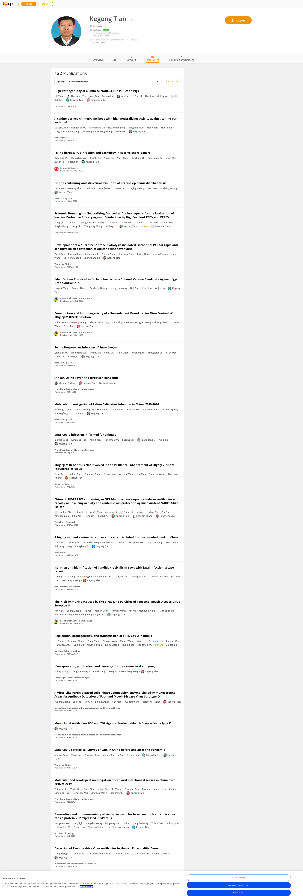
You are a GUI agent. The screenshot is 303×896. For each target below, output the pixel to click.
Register (46, 4)
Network (131, 58)
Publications (152, 58)
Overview (98, 59)
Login (29, 4)
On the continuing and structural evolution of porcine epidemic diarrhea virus (110, 183)
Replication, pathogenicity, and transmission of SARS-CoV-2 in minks (103, 636)
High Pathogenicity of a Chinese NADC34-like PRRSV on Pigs (96, 91)
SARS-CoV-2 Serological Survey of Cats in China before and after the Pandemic (109, 750)
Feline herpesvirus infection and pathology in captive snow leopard (102, 153)
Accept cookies (238, 893)
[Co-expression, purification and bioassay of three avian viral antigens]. (105, 666)
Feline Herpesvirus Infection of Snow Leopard (86, 347)
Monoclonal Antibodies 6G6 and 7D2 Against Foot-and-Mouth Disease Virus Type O (112, 723)
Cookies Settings (238, 877)
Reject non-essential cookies (239, 885)
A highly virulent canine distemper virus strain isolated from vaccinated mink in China (116, 537)
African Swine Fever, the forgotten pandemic (86, 378)
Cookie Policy (86, 886)
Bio (114, 59)
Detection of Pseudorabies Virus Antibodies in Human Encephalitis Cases (106, 848)
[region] (151, 883)
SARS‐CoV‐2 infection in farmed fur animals (85, 434)
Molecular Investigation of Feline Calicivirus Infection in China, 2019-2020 (106, 404)
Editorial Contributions (181, 58)
